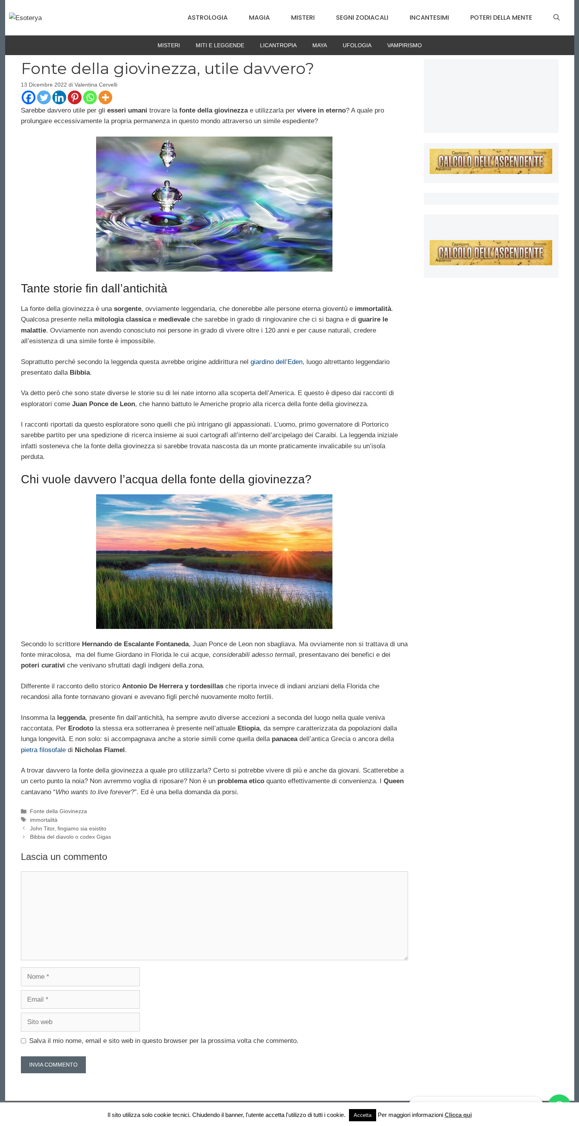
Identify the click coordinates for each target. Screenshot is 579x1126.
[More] (105, 97)
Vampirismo (404, 45)
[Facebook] (28, 97)
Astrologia (207, 17)
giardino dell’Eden (276, 362)
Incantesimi (429, 17)
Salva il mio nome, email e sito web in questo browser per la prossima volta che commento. (164, 1041)
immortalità (44, 820)
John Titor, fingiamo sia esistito (68, 828)
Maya (319, 45)
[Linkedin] (59, 97)
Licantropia (278, 45)
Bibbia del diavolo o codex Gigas (70, 837)
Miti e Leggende (220, 45)
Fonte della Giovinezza (58, 811)
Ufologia (357, 45)
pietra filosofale (43, 750)
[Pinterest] (75, 97)
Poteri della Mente (501, 17)
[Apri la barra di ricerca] (556, 18)
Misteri (303, 17)
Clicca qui (458, 1114)
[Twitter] (44, 97)
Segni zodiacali (362, 17)
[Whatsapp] (90, 97)
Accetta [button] (362, 1115)
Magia (259, 17)
